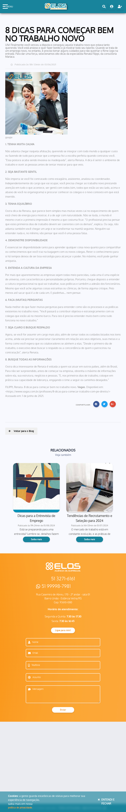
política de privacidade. (20, 807)
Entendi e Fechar (108, 801)
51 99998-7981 (56, 586)
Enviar (63, 709)
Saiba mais (36, 539)
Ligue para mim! (63, 630)
